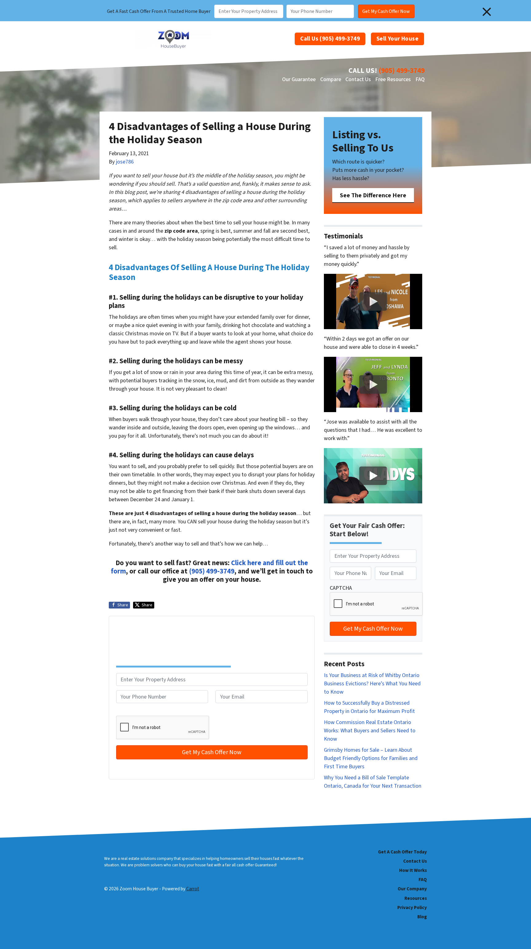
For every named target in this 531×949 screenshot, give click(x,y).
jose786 (125, 162)
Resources (415, 898)
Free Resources (393, 79)
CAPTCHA (127, 711)
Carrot (192, 888)
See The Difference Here (373, 195)
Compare (330, 79)
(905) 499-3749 (402, 70)
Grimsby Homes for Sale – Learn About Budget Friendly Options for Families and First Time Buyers (371, 758)
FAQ (420, 79)
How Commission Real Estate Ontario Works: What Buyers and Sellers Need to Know (369, 731)
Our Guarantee (299, 79)
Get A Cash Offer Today (402, 852)
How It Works (413, 870)
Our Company (412, 888)
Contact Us (358, 79)
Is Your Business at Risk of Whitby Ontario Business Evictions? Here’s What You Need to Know (372, 683)
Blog (422, 916)
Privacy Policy (412, 907)
